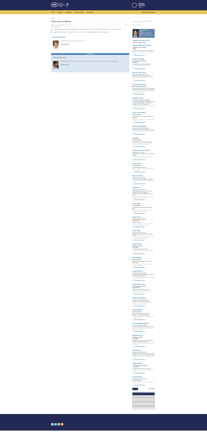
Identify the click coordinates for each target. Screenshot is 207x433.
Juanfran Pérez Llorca (138, 284)
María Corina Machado (138, 112)
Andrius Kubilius (137, 363)
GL (139, 21)
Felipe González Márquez (139, 126)
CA (135, 21)
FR (147, 21)
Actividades (68, 12)
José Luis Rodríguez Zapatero (140, 323)
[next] (136, 389)
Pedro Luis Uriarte (137, 176)
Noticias (59, 12)
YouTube (59, 424)
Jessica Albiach (136, 230)
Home (53, 12)
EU (137, 21)
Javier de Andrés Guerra (139, 72)
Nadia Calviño (136, 203)
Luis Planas (135, 138)
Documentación (79, 12)
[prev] (133, 389)
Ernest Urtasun (136, 217)
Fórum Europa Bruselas (148, 12)
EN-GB (144, 21)
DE (142, 21)
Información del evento (139, 55)
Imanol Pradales (136, 163)
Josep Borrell (136, 187)
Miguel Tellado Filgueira (139, 298)
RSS (62, 424)
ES (133, 21)
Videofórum (90, 12)
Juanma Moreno (137, 244)
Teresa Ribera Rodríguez (139, 84)
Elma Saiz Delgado (137, 309)
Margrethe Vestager (137, 98)
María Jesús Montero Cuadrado (141, 150)
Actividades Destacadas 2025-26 (141, 40)
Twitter (55, 424)
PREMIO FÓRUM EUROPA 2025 (142, 45)
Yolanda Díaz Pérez (137, 271)
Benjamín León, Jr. (137, 335)
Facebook (52, 424)
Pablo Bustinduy (137, 257)
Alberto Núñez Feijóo (138, 59)
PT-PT (150, 21)
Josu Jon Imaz (136, 350)
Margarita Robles (137, 377)
